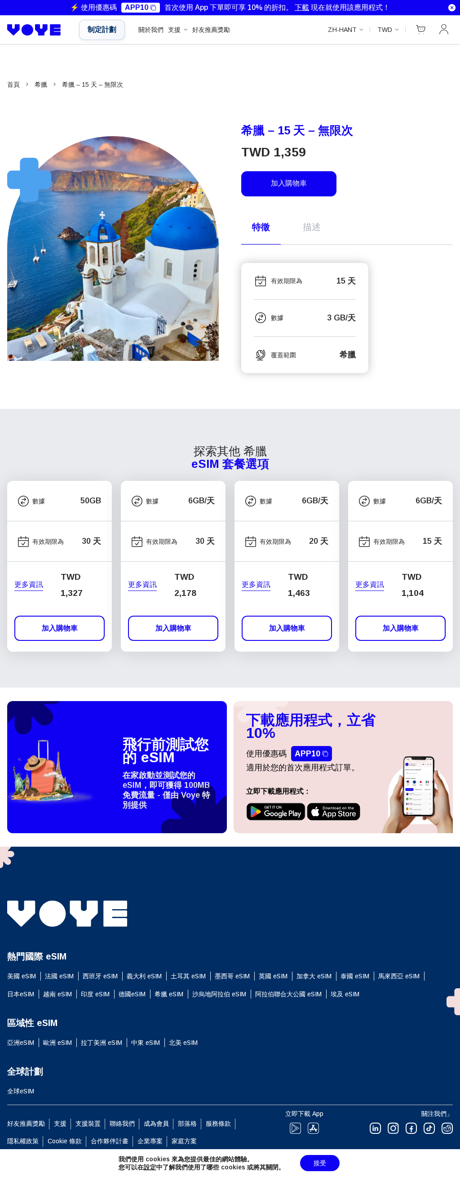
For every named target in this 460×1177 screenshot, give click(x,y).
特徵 (261, 227)
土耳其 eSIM (188, 976)
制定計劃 (102, 29)
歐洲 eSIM (57, 1042)
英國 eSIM (273, 976)
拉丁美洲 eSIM (101, 1042)
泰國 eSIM (355, 976)
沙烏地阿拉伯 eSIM (219, 994)
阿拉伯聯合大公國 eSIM (288, 994)
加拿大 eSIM (314, 976)
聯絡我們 (122, 1123)
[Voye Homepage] (36, 30)
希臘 (41, 84)
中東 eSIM (145, 1042)
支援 (174, 29)
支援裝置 (88, 1123)
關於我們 (151, 29)
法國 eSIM (59, 976)
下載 (302, 7)
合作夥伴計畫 (109, 1141)
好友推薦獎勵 (211, 29)
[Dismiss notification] (451, 7)
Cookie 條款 (65, 1141)
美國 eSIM (21, 976)
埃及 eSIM (345, 994)
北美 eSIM (183, 1042)
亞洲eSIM (20, 1042)
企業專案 (150, 1141)
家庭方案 (184, 1141)
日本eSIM (20, 994)
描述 (312, 227)
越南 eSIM (57, 994)
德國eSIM (132, 994)
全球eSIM (20, 1091)
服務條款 (218, 1123)
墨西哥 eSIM (232, 976)
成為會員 (156, 1123)
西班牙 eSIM (100, 976)
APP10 (136, 7)
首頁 (13, 84)
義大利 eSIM (144, 976)
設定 (150, 1167)
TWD (384, 29)
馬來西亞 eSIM (399, 976)
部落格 (187, 1123)
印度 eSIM (95, 994)
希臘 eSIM (169, 994)
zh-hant (342, 29)
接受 (320, 1163)
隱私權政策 (23, 1141)
